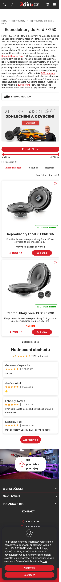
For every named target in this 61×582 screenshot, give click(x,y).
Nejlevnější (33, 167)
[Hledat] (4, 4)
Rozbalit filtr (29, 149)
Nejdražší (50, 167)
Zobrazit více (30, 439)
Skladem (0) (11, 162)
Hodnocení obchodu (30, 349)
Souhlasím (29, 574)
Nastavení (29, 567)
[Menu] (54, 4)
